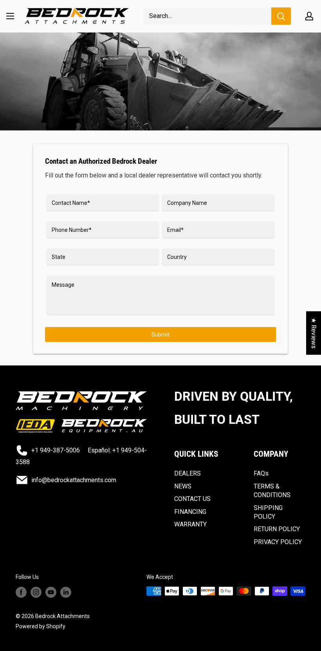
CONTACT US (192, 499)
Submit (160, 334)
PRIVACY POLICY (278, 542)
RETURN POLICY (277, 529)
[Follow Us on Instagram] (36, 591)
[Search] (281, 16)
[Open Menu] (10, 16)
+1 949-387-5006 (55, 450)
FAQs (261, 473)
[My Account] (309, 16)
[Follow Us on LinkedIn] (65, 591)
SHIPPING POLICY (268, 512)
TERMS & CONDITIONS (272, 491)
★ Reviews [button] (313, 333)
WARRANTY (190, 524)
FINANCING (190, 511)
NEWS (182, 486)
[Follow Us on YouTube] (50, 591)
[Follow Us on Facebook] (21, 591)
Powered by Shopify (40, 626)
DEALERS (187, 473)
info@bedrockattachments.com (73, 480)
